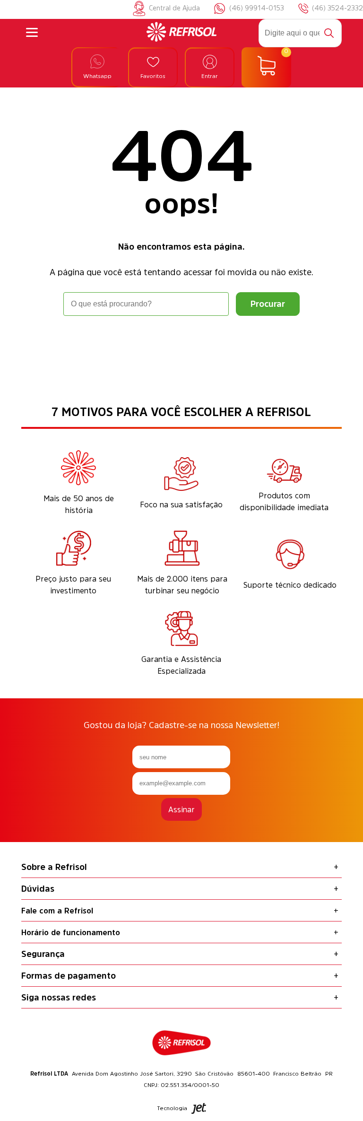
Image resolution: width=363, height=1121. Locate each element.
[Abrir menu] (32, 33)
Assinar (181, 809)
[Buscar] (329, 33)
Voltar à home (181, 342)
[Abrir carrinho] (266, 67)
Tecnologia (172, 1108)
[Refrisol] (181, 33)
